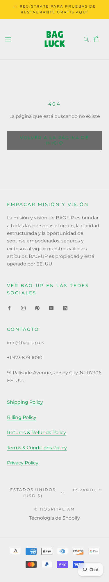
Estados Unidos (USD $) (33, 492)
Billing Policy (21, 417)
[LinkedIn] (65, 308)
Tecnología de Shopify (54, 518)
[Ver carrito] (96, 39)
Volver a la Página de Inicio (54, 140)
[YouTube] (51, 308)
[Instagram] (23, 308)
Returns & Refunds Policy (36, 432)
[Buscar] (86, 38)
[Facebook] (9, 308)
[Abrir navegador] (8, 38)
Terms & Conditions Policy (37, 447)
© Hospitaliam (54, 509)
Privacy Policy (22, 463)
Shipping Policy (25, 402)
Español (85, 489)
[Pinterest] (37, 308)
